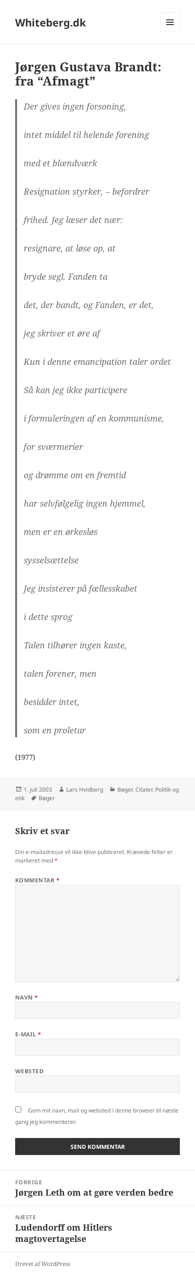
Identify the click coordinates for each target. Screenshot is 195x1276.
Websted (29, 1071)
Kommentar (37, 880)
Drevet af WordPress (42, 1264)
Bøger (125, 789)
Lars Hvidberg (84, 789)
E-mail (28, 1034)
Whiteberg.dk (50, 22)
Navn (26, 997)
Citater (143, 789)
